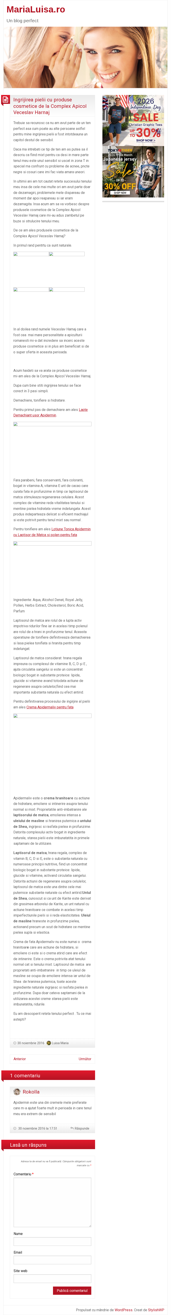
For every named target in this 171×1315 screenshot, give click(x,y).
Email (18, 1252)
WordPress (123, 1310)
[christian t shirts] (133, 120)
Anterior (20, 1059)
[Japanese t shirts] (133, 171)
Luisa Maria (60, 1043)
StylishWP (156, 1310)
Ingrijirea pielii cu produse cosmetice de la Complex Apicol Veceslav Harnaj (50, 106)
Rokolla (31, 1092)
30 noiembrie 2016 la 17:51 (37, 1128)
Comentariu (24, 1174)
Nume (18, 1234)
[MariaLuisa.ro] (85, 57)
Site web (20, 1271)
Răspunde (82, 1128)
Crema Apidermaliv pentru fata (49, 707)
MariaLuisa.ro (35, 9)
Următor (85, 1059)
